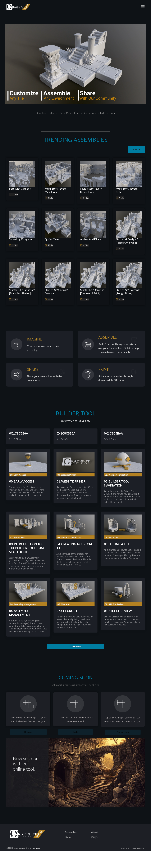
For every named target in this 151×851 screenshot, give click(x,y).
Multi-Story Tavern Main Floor (56, 190)
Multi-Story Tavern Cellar (127, 190)
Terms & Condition (138, 848)
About (94, 831)
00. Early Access (21, 481)
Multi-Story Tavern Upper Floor (91, 190)
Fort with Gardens (20, 188)
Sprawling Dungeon (20, 239)
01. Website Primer (71, 481)
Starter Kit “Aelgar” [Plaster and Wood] (127, 241)
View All (136, 149)
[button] (75, 646)
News (68, 837)
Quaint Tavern (53, 239)
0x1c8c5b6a (18, 433)
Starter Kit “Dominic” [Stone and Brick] (92, 291)
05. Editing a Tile (117, 544)
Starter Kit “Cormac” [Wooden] (56, 291)
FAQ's (94, 837)
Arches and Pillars (90, 239)
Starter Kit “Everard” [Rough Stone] (128, 291)
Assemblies (71, 831)
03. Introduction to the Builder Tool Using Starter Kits (27, 548)
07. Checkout (66, 611)
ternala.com (36, 848)
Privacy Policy (124, 848)
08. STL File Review (118, 611)
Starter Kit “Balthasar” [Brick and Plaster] (22, 291)
